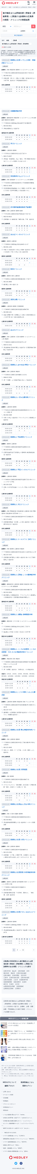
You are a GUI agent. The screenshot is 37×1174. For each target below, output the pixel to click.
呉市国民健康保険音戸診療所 (21, 207)
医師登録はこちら (27, 1082)
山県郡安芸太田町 (9, 986)
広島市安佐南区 (21, 973)
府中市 (6, 984)
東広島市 (6, 973)
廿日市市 (24, 975)
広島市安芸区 (8, 980)
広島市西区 (15, 975)
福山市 (14, 971)
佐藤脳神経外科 (16, 111)
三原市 (6, 977)
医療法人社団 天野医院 (19, 769)
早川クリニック (16, 143)
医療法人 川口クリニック (20, 504)
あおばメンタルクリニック (20, 234)
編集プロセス (10, 1086)
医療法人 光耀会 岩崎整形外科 (22, 614)
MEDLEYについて (9, 1082)
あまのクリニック (17, 330)
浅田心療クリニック (18, 299)
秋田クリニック (16, 269)
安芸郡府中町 (23, 980)
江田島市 (18, 988)
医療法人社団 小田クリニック (21, 839)
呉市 (28, 971)
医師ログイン (27, 1086)
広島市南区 (21, 971)
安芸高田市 (17, 982)
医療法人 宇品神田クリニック (21, 437)
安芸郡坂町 (20, 986)
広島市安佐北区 (14, 977)
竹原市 (11, 984)
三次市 (16, 980)
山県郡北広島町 (9, 988)
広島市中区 (7, 971)
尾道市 (13, 973)
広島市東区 (7, 975)
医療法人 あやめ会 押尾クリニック (23, 365)
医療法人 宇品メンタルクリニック (23, 469)
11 (23, 950)
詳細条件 (19, 35)
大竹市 (17, 984)
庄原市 (24, 982)
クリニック (6, 60)
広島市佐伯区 (25, 977)
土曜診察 (5, 66)
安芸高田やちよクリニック (20, 176)
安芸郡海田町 (8, 982)
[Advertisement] (19, 101)
